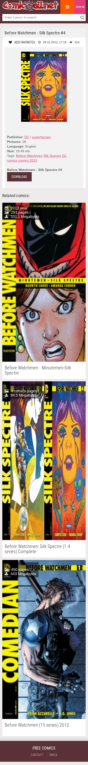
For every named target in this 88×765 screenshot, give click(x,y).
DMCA (53, 755)
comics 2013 (27, 160)
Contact (37, 755)
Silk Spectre (52, 156)
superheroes (41, 137)
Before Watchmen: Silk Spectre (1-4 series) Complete (37, 549)
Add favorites (24, 42)
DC (26, 137)
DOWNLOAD (19, 177)
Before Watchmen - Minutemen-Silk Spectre (38, 370)
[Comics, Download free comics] (30, 9)
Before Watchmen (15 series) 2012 (37, 725)
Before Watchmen (29, 156)
